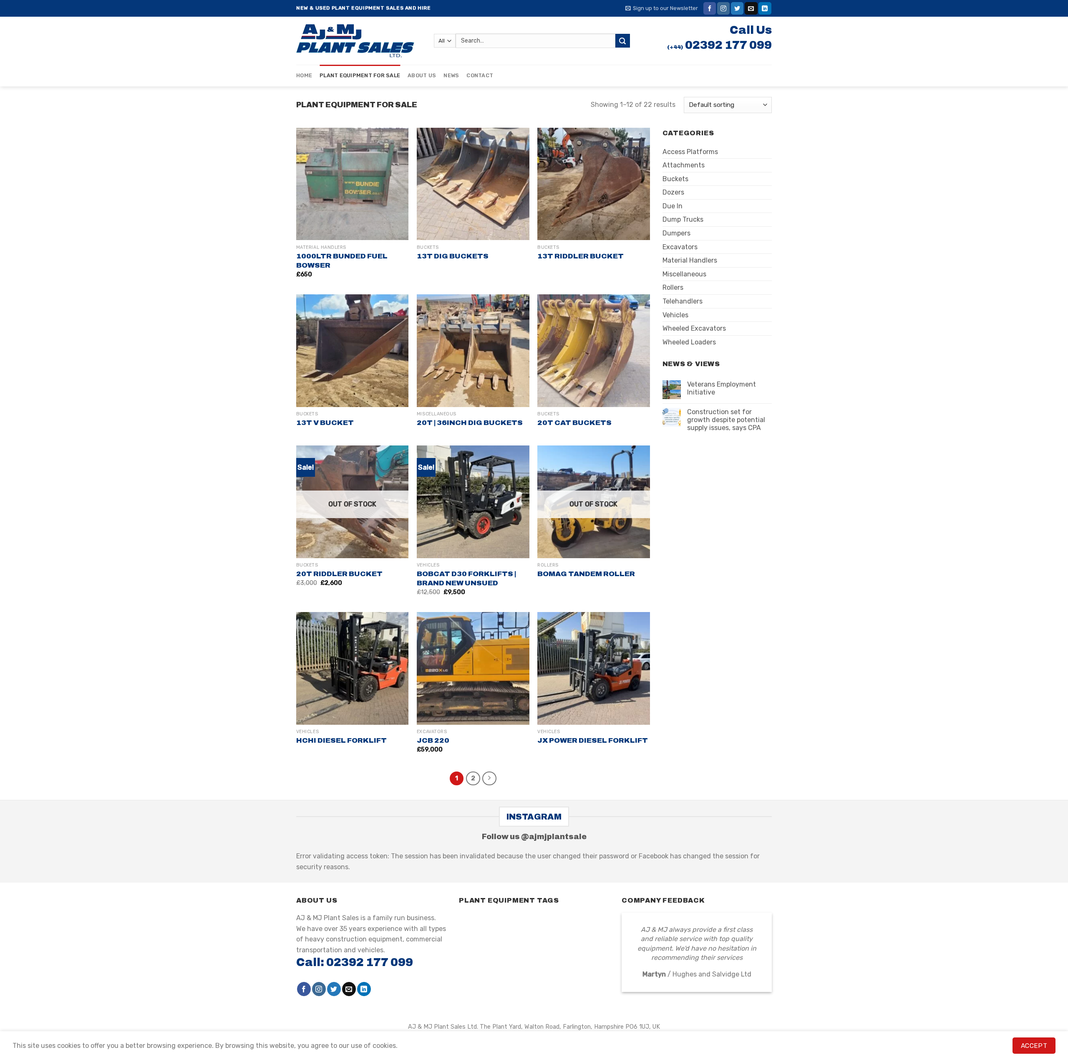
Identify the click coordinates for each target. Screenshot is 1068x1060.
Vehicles (675, 315)
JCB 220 (433, 740)
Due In (672, 206)
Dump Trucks (682, 219)
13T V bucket (325, 423)
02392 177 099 (728, 45)
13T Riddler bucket (580, 256)
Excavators (680, 247)
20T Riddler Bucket (339, 574)
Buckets (675, 179)
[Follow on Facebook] (709, 8)
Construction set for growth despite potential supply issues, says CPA (726, 420)
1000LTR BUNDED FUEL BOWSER (342, 260)
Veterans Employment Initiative (721, 388)
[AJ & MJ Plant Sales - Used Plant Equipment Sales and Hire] (358, 40)
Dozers (673, 192)
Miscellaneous (684, 274)
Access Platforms (690, 152)
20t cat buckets (574, 423)
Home (304, 75)
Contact (479, 75)
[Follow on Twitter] (737, 8)
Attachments (683, 165)
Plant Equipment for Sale (360, 75)
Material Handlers (689, 260)
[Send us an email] (751, 8)
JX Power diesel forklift (592, 740)
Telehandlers (682, 301)
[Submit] (622, 41)
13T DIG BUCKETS (453, 256)
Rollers (672, 287)
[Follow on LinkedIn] (764, 8)
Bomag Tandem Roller (586, 574)
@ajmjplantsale (554, 836)
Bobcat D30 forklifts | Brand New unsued (466, 578)
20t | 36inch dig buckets (470, 423)
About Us (422, 75)
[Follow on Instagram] (723, 8)
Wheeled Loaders (689, 342)
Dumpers (676, 233)
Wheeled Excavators (694, 328)
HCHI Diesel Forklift (341, 740)
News (451, 75)
